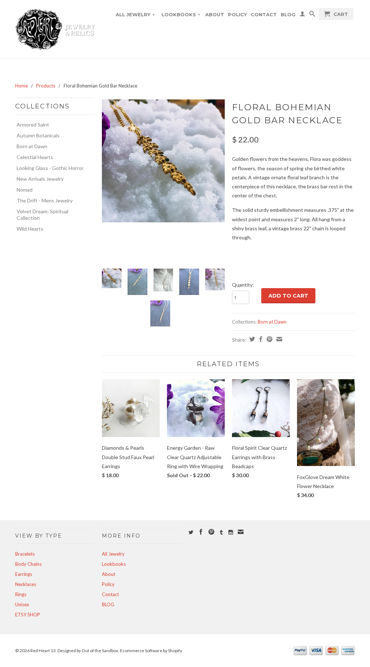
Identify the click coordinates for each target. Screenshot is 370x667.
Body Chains (28, 564)
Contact (264, 14)
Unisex (22, 604)
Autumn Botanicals (38, 135)
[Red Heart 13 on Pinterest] (211, 532)
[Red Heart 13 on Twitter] (191, 532)
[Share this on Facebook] (260, 339)
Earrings (23, 574)
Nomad (25, 190)
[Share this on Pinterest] (268, 339)
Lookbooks (181, 14)
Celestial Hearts (35, 157)
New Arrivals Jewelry (40, 179)
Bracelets (25, 554)
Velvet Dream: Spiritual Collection (42, 214)
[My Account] (302, 15)
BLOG (288, 14)
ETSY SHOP (27, 614)
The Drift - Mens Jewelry (45, 200)
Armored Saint (33, 124)
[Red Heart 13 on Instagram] (230, 532)
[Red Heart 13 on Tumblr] (221, 532)
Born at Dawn (32, 146)
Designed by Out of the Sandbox (87, 650)
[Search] (312, 15)
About (214, 14)
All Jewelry (135, 14)
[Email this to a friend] (278, 339)
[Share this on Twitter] (251, 339)
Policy (237, 14)
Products (45, 86)
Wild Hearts (30, 229)
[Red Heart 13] (55, 29)
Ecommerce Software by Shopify (151, 650)
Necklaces (25, 584)
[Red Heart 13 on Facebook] (201, 532)
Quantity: (243, 285)
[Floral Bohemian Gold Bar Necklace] (163, 160)
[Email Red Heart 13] (241, 532)
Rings (20, 594)
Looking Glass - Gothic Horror (50, 168)
